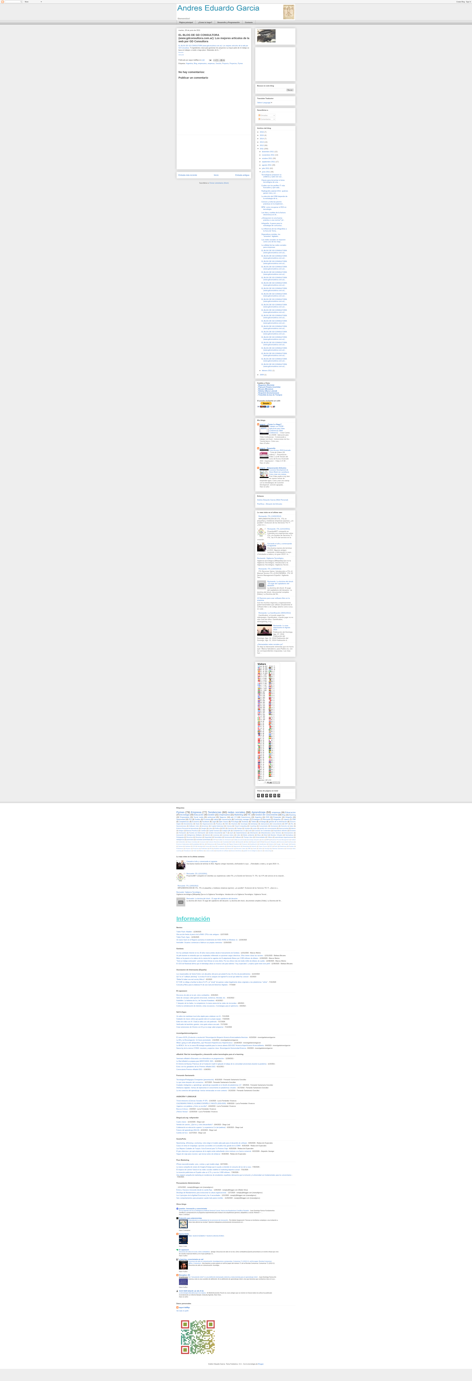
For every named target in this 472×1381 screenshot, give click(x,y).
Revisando (266, 819)
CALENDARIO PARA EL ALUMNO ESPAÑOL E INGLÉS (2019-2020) (201, 1103)
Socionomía (228, 837)
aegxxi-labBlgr (184, 1307)
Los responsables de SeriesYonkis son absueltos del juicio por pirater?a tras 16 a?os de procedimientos (213, 974)
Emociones (282, 842)
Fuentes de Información (197, 833)
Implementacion (241, 833)
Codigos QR (226, 830)
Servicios (231, 828)
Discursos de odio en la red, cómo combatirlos (192, 995)
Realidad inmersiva (219, 848)
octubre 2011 (267, 158)
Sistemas (245, 822)
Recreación (230, 848)
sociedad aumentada (203, 839)
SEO (226, 824)
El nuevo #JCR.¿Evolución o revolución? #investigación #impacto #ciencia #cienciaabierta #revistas (212, 1037)
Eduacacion (290, 812)
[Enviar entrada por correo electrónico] (210, 60)
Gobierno (271, 844)
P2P (270, 846)
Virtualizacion (187, 850)
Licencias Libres (228, 835)
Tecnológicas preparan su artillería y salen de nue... (272, 176)
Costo (250, 830)
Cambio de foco (182, 1133)
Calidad (293, 839)
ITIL (292, 824)
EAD (267, 817)
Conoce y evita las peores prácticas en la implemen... (272, 203)
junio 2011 (266, 172)
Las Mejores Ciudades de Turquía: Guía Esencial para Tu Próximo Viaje (202, 1148)
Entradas (264, 115)
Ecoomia (293, 830)
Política (217, 828)
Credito (233, 842)
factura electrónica (236, 850)
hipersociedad (283, 828)
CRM (294, 819)
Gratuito (293, 844)
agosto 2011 (267, 165)
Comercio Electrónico (214, 842)
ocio (261, 850)
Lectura (207, 846)
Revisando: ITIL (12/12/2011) (278, 529)
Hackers (180, 846)
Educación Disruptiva (270, 842)
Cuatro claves (181, 1122)
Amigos (181, 830)
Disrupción (254, 842)
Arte (263, 839)
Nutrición (253, 846)
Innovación (180, 835)
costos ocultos (210, 850)
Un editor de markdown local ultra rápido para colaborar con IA (198, 1016)
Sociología (244, 824)
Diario (247, 842)
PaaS (275, 846)
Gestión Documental (215, 833)
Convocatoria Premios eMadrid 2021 (189, 1069)
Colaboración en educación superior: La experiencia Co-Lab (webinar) (200, 1127)
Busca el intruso (182, 1109)
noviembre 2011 (268, 155)
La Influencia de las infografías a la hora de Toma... (274, 230)
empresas (211, 63)
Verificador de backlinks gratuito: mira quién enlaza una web (197, 1024)
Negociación (237, 846)
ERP (286, 824)
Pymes (240, 63)
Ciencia (229, 826)
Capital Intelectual (217, 826)
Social (288, 848)
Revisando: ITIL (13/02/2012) (269, 516)
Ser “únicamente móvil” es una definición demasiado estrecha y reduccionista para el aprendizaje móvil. (223, 1277)
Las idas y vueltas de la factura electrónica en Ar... (273, 214)
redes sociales (236, 812)
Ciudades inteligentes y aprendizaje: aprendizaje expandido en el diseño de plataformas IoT (208, 1085)
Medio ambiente (248, 835)
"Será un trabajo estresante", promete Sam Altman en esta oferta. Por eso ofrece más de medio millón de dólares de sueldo (220, 961)
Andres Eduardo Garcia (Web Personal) (272, 500)
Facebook (205, 822)
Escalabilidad (195, 844)
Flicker (225, 844)
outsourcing (268, 850)
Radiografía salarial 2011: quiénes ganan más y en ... (274, 192)
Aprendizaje (258, 812)
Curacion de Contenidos (262, 830)
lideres (293, 828)
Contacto (249, 22)
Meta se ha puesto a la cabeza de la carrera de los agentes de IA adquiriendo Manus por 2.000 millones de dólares (217, 958)
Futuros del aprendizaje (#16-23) (187, 1130)
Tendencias (214, 812)
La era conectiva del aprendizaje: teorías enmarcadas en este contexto (201, 1090)
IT (226, 833)
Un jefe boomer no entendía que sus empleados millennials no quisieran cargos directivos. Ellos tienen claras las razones (219, 955)
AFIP (214, 839)
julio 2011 (266, 168)
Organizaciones (207, 824)
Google (203, 828)
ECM (260, 842)
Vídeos (270, 837)
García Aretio (184, 1234)
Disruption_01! (184, 1275)
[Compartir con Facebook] (221, 60)
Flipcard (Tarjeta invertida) (269, 387)
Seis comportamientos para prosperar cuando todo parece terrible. (199, 1198)
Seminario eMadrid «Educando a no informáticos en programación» (200, 1058)
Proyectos (233, 63)
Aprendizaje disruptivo (253, 839)
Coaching (253, 826)
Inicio (216, 175)
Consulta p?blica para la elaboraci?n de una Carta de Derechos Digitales (202, 985)
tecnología (184, 815)
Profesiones (179, 848)
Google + (279, 844)
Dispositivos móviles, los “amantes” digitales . (270, 235)
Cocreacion (203, 842)
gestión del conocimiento (268, 828)
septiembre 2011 (268, 162)
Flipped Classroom (234, 844)
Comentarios (265, 119)
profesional (211, 817)
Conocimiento (277, 824)
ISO (194, 846)
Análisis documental (239, 839)
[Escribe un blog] (217, 60)
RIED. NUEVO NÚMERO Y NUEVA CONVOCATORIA (206, 1236)
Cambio (203, 830)
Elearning (292, 815)
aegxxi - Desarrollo (267, 448)
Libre (210, 828)
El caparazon (184, 1250)
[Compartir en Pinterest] (224, 60)
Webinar (201, 850)
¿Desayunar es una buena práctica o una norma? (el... (273, 219)
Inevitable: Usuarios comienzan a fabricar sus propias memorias (199, 942)
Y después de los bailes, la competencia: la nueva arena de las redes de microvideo (206, 1003)
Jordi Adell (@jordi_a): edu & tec (191, 1291)
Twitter (253, 822)
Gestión (218, 63)
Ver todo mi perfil (182, 1311)
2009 (262, 375)
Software (238, 837)
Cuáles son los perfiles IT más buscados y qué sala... (273, 187)
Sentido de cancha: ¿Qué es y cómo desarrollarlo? (194, 1124)
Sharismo (234, 824)
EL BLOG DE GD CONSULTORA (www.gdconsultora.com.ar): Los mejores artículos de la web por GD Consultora (213, 38)
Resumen (199, 837)
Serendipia (218, 837)
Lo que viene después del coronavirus (189, 1082)
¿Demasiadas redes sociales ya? (270, 644)
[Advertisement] (213, 152)
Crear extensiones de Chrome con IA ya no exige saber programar (199, 1027)
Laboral (216, 819)
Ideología (200, 846)
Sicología (267, 848)
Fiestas (219, 844)
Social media (198, 817)
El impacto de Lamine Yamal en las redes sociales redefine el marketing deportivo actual (208, 1170)
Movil (266, 835)
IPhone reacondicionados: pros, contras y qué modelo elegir (197, 1164)
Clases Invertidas (192, 842)
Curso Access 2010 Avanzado (280, 450)
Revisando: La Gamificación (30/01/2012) (274, 613)
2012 (262, 145)
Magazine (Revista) (266, 385)
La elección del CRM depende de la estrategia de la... (274, 197)
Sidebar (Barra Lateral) (267, 391)
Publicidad (204, 848)
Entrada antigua (242, 175)
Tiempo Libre (248, 837)
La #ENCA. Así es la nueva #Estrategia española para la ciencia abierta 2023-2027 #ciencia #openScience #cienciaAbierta (220, 1045)
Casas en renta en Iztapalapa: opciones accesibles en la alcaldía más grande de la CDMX (208, 1146)
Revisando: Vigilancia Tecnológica (270, 558)
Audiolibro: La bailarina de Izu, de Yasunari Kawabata (195, 1000)
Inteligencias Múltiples (194, 835)
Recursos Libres (240, 848)
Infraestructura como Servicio (271, 833)
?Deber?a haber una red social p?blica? (190, 979)
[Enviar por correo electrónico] (214, 60)
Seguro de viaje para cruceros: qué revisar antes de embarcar (198, 1154)
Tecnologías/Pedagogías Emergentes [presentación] (195, 1080)
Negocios (223, 817)
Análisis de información (224, 839)
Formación (182, 833)
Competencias (184, 822)
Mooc (259, 835)
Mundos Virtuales (277, 835)
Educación (198, 815)
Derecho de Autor (287, 826)
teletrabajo (254, 824)
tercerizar (205, 826)
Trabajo (239, 828)
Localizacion (221, 846)
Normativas (289, 835)
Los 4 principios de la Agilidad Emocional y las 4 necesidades (198, 1195)
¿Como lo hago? (205, 22)
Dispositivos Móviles (280, 830)
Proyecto (225, 63)
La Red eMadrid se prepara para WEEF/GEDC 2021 (194, 1061)
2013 (262, 142)
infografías (277, 819)
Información (254, 833)
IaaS (231, 833)
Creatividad (226, 842)
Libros (213, 846)
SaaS (254, 848)
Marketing (238, 815)
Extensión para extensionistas (190, 1218)
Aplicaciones (265, 824)
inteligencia (180, 839)
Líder (238, 835)
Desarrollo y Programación (228, 22)
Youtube (247, 828)
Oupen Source (263, 846)
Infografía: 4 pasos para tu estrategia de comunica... (272, 224)
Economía (195, 822)
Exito (203, 844)
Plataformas (283, 846)
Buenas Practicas (192, 830)
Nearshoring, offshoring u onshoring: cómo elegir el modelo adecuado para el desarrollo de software (211, 1143)
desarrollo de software (222, 850)
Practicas (219, 824)
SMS (249, 848)
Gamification (262, 844)
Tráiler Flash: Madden (184, 932)
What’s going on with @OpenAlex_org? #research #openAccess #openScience (204, 1043)
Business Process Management (280, 839)
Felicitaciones (210, 844)
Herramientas (188, 824)
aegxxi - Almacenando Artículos (273, 468)
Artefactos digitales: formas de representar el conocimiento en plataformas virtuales (206, 1088)
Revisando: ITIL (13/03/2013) (269, 569)
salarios (286, 819)
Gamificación (253, 844)
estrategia (262, 822)
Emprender (277, 817)
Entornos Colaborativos (183, 844)
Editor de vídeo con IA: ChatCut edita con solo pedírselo (196, 1022)
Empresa (196, 812)
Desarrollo (240, 842)
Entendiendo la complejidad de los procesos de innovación (208, 1220)
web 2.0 (233, 817)
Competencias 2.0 (239, 830)
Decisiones (274, 826)
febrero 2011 (267, 370)
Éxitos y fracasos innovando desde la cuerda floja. (194, 1190)
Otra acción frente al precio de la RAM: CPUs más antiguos (197, 934)
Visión (195, 850)
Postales (291, 846)
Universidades (260, 837)
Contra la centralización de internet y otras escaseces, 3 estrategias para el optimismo (207, 1006)
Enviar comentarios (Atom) (219, 183)
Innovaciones (288, 833)
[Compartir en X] (219, 60)
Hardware (188, 846)
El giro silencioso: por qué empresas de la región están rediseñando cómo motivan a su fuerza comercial (213, 1151)
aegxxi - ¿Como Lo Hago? (271, 424)
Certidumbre (181, 842)
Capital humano (214, 830)
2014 (262, 139)
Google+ (286, 844)
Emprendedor (184, 817)
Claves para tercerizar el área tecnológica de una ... (273, 181)
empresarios (202, 63)
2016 (262, 132)
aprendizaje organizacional (284, 837)
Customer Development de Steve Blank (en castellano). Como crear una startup (279, 472)
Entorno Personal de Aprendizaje (187, 828)
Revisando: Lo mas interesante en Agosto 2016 (281, 628)
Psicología (235, 822)
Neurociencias (181, 826)
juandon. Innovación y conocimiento (193, 1209)
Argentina (189, 63)
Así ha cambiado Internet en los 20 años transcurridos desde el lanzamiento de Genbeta (207, 953)
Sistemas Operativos (278, 848)
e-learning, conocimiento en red (191, 1259)
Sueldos (197, 819)
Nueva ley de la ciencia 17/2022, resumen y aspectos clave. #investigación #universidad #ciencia (211, 1048)
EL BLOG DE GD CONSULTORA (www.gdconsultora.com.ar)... (274, 251)
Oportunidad (180, 819)
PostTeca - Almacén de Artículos (269, 504)
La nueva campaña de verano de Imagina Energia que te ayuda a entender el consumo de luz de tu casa (213, 1167)
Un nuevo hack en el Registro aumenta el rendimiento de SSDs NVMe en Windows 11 (206, 940)
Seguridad (208, 837)
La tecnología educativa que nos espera (192, 1293)
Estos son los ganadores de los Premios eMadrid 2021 (195, 1067)
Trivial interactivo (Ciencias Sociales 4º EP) (191, 1101)
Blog (195, 63)
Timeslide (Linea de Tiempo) (270, 395)
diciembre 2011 (268, 152)
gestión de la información (278, 822)
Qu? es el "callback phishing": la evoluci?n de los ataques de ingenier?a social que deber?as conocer (212, 977)
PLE (190, 819)
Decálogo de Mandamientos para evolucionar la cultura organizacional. (201, 1193)
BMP (267, 839)
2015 (262, 135)
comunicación (226, 819)
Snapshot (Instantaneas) (268, 393)
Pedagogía (180, 837)
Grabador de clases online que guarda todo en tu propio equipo (198, 1019)
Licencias (216, 835)
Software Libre (194, 826)
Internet (207, 835)
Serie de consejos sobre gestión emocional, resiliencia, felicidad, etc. (201, 998)
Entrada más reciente (187, 175)
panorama (190, 839)
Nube (197, 824)
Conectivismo (246, 817)
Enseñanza (290, 842)
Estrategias (256, 819)
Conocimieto (263, 826)
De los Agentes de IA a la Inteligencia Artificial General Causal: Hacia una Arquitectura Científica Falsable (214, 1210)
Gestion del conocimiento (266, 815)
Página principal (186, 22)
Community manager (241, 819)
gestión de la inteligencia (251, 850)
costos (255, 828)
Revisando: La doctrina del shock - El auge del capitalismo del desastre (280, 583)
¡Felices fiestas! (182, 1112)
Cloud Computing (241, 826)
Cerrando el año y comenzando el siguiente (201, 861)
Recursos (189, 837)
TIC (249, 815)
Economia (207, 819)
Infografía (288, 817)
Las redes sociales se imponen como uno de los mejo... (273, 241)
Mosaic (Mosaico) (265, 389)
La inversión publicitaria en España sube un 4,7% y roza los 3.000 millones (203, 1172)
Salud (260, 848)
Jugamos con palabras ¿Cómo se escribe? (191, 1106)
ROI (211, 848)
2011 (262, 149)
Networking (246, 846)
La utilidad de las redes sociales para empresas (273, 246)
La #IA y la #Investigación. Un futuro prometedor (193, 1040)
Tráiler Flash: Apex (183, 937)
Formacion (245, 844)
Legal (214, 822)
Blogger (260, 1364)
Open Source (223, 822)
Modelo (229, 846)
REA (223, 828)
